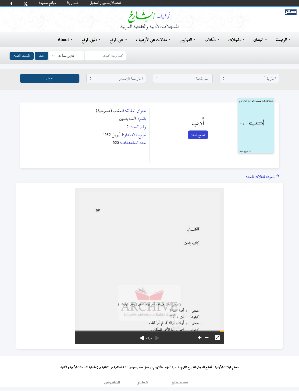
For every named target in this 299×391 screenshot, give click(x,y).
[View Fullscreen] (217, 338)
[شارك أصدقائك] (11, 3)
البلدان (258, 40)
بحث (41, 56)
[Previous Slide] (157, 336)
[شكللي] (142, 383)
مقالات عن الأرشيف (151, 40)
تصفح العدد (198, 135)
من (149, 338)
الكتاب (210, 40)
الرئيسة (281, 40)
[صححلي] (179, 383)
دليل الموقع (89, 40)
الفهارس (186, 40)
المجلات (234, 40)
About (63, 39)
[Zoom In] (199, 338)
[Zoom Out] (206, 338)
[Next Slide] (141, 336)
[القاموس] (112, 383)
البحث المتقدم (22, 56)
